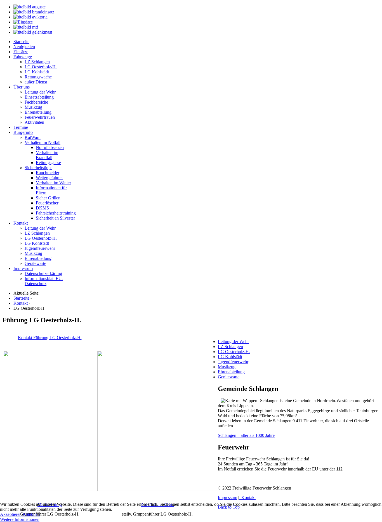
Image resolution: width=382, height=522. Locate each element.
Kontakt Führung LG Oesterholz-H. (50, 337)
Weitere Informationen (19, 519)
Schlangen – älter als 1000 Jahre (246, 435)
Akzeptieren (11, 514)
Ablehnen (31, 514)
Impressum (227, 497)
